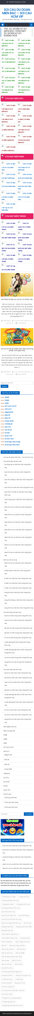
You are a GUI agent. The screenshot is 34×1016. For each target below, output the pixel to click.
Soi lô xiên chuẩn (7, 994)
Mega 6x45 (9, 412)
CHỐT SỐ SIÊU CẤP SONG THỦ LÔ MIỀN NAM (25, 167)
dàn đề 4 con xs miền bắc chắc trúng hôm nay (18, 508)
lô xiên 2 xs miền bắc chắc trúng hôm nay (17, 578)
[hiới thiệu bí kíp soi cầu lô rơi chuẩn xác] (17, 285)
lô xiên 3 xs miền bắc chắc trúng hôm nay (17, 583)
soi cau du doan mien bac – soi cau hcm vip (17, 13)
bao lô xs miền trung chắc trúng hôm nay (17, 616)
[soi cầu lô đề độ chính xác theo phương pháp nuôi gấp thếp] (17, 337)
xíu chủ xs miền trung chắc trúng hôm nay (18, 657)
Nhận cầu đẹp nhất (9, 731)
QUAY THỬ (9, 436)
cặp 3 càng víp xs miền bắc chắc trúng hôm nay (18, 501)
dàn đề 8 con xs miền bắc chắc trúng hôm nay (18, 523)
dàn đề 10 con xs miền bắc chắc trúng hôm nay (18, 531)
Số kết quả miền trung (12, 442)
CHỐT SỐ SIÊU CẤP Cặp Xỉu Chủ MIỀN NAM (8, 207)
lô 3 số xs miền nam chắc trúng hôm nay (17, 710)
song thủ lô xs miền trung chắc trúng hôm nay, (18, 663)
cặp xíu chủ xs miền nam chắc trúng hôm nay (17, 683)
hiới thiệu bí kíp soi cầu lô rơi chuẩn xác (17, 299)
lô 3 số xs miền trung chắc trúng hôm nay (17, 638)
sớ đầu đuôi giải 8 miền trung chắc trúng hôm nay (17, 643)
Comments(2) (21, 323)
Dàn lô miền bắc (7, 964)
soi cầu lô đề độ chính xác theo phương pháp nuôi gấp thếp (17, 350)
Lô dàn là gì (19, 979)
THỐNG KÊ (8, 424)
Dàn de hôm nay (7, 953)
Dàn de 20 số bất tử (8, 949)
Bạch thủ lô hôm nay (8, 912)
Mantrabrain (27, 1013)
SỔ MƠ (7, 433)
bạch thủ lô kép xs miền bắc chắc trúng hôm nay (18, 481)
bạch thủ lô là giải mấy (9, 915)
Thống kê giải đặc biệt (8, 1002)
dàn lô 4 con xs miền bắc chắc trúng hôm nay (18, 546)
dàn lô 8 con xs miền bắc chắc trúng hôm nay (17, 564)
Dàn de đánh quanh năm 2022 (12, 957)
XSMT (7, 403)
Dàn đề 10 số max (7, 968)
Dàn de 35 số (21, 949)
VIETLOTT (8, 409)
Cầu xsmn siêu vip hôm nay (12, 669)
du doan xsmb (25, 938)
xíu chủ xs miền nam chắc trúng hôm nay (18, 715)
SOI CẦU (8, 427)
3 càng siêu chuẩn (8, 904)
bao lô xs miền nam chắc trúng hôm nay (17, 673)
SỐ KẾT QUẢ (9, 439)
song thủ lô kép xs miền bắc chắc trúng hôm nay (18, 601)
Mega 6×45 (8, 755)
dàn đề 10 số (19, 964)
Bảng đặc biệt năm (8, 927)
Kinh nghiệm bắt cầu (9, 727)
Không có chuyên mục (23, 975)
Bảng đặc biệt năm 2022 (24, 927)
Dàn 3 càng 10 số (7, 942)
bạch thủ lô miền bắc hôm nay (11, 919)
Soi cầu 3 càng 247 (8, 987)
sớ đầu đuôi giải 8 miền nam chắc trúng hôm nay (18, 703)
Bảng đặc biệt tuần (7, 930)
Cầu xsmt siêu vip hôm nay (12, 612)
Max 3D (7, 415)
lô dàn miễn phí (7, 983)
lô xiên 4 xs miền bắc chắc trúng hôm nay (18, 588)
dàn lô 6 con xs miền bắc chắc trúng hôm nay (17, 553)
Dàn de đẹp (5, 960)
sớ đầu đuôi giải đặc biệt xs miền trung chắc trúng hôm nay (18, 651)
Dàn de (4, 945)
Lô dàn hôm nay (7, 979)
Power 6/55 (9, 421)
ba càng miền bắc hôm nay (11, 908)
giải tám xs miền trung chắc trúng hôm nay (18, 633)
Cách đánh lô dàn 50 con (10, 934)
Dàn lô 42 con (16, 960)
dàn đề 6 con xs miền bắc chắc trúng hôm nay (18, 516)
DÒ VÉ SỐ (8, 430)
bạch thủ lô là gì (24, 915)
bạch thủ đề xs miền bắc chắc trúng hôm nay (17, 473)
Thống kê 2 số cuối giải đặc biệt (11, 998)
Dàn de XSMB (20, 953)
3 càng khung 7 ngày (9, 897)
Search (4, 386)
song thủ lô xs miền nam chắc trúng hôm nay (17, 720)
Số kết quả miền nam (12, 445)
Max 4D (7, 418)
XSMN (7, 400)
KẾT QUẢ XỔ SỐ (10, 406)
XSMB (7, 397)
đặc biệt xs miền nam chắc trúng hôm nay (18, 678)
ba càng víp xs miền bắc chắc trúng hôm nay (17, 466)
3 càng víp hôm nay (23, 904)
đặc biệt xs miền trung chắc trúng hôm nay (18, 628)
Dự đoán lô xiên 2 (7, 975)
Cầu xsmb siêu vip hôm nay (12, 461)
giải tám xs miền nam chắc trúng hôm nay (18, 690)
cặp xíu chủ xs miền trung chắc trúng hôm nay (18, 621)
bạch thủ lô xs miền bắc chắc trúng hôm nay (18, 487)
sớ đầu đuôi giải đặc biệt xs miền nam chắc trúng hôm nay (17, 696)
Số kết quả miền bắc (10, 798)
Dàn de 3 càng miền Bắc (17, 945)
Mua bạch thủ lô (20, 983)
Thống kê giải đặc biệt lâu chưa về (12, 1005)
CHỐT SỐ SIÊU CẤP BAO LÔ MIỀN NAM (8, 196)
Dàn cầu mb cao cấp (10, 560)
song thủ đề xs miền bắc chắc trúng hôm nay (17, 594)
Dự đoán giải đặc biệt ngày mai (11, 972)
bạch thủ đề (27, 923)
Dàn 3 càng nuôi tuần (22, 942)
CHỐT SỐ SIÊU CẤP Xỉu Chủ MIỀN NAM (8, 167)
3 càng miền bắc (24, 897)
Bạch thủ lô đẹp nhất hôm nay (11, 923)
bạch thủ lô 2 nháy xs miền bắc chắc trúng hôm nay (18, 493)
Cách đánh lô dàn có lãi (9, 938)
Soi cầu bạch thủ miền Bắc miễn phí (13, 990)
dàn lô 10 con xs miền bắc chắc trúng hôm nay (18, 538)
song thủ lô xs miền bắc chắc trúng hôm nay (18, 608)
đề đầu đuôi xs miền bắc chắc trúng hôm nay (17, 572)
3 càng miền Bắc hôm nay (10, 900)
